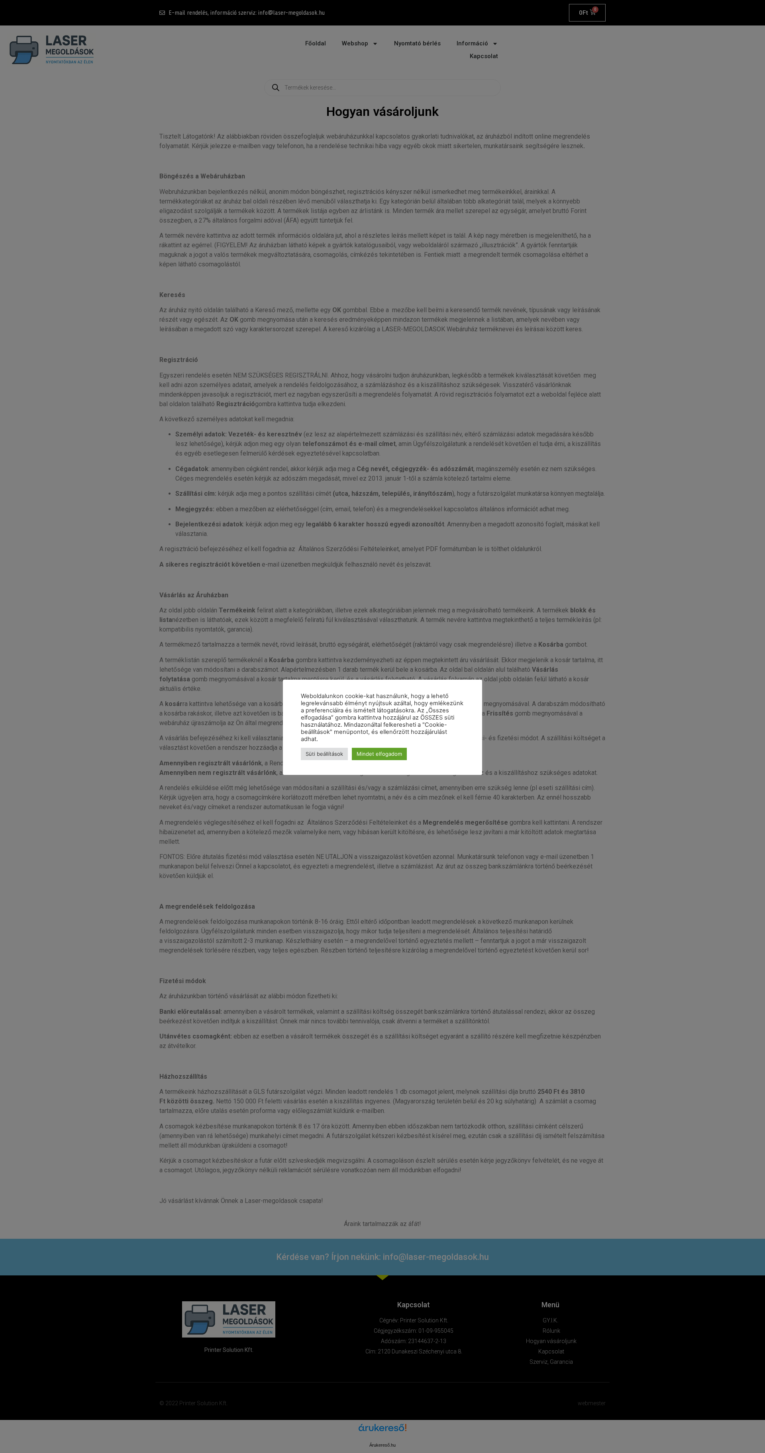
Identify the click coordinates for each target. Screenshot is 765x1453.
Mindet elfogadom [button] (379, 754)
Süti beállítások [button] (324, 754)
